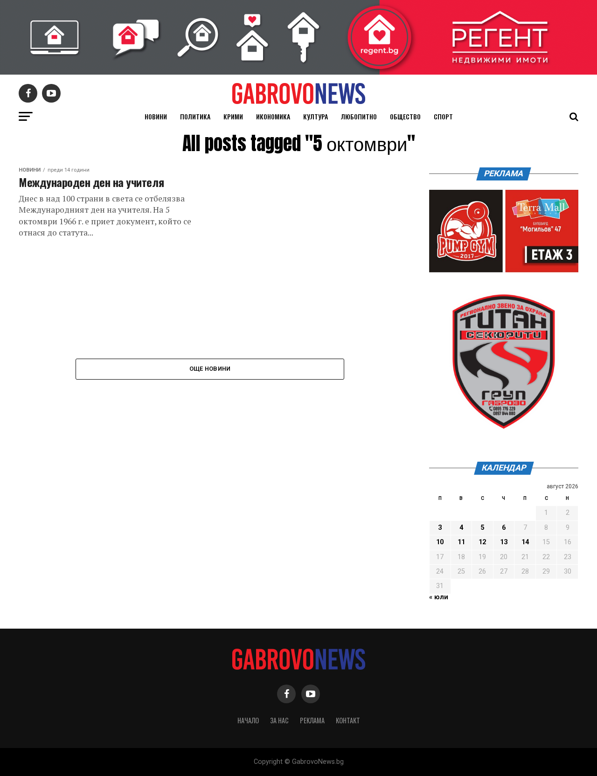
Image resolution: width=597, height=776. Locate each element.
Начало (248, 720)
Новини (156, 116)
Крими (233, 116)
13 (503, 542)
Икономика (273, 116)
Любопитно (359, 116)
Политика (195, 116)
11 (461, 542)
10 (440, 542)
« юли (438, 597)
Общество (405, 116)
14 (525, 542)
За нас (279, 720)
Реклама (312, 720)
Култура (315, 116)
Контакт (348, 720)
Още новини (210, 368)
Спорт (443, 116)
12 (482, 542)
